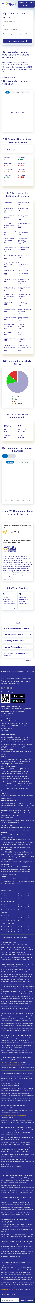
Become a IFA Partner (9, 830)
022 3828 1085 (5, 718)
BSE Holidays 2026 (19, 852)
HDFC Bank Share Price (8, 803)
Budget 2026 (5, 840)
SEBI (9, 867)
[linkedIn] (11, 689)
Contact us (4, 835)
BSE (2, 867)
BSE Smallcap (28, 759)
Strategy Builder (6, 798)
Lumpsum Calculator (16, 774)
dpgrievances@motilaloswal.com (11, 1065)
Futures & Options (7, 842)
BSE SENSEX (11, 759)
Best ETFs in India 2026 (26, 857)
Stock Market (14, 840)
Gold (11, 845)
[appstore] (18, 696)
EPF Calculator (24, 779)
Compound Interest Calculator (11, 771)
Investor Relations (7, 869)
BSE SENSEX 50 (18, 764)
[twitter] (5, 689)
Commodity (21, 845)
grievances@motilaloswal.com (10, 1062)
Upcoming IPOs (6, 737)
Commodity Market (17, 752)
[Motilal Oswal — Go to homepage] (9, 4)
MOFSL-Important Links (24, 867)
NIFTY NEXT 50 (13, 761)
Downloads (30, 879)
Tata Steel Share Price (24, 803)
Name (5, 26)
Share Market (5, 752)
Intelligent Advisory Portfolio (17, 739)
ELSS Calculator (14, 783)
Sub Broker (5, 845)
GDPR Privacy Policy (19, 879)
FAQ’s (11, 835)
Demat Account (25, 840)
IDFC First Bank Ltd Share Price (15, 808)
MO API (26, 796)
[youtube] (8, 689)
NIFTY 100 (4, 764)
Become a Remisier (23, 830)
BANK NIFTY (19, 759)
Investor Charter (6, 879)
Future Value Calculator (8, 781)
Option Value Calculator (17, 788)
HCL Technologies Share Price (19, 810)
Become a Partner (7, 827)
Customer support (28, 835)
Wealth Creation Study (8, 874)
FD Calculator (15, 769)
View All (28, 660)
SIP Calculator (5, 769)
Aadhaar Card (16, 862)
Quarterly (11, 456)
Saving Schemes (27, 862)
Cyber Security (6, 884)
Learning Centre (18, 820)
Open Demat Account (16, 41)
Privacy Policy (28, 881)
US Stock (30, 842)
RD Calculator (25, 769)
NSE (5, 867)
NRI (15, 845)
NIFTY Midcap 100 (25, 761)
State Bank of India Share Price (11, 805)
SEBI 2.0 (11, 881)
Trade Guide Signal (17, 796)
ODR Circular (19, 881)
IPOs (15, 842)
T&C (26, 34)
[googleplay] (18, 701)
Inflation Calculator (20, 786)
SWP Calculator (14, 779)
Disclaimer (17, 869)
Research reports (6, 820)
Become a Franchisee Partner (23, 827)
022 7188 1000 (5, 731)
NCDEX (13, 867)
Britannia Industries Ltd (8, 813)
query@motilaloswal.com (9, 716)
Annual (5, 456)
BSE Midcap (4, 761)
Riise (31, 796)
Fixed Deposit (21, 744)
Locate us (17, 835)
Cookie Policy (26, 869)
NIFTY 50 (3, 759)
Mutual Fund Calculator (16, 776)
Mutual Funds (16, 737)
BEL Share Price (14, 815)
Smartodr (5, 881)
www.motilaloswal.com (8, 1289)
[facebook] (2, 689)
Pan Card (7, 862)
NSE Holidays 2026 (7, 852)
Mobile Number (9, 18)
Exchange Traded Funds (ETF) (15, 747)
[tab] (7, 92)
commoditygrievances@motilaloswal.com (14, 1115)
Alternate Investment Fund (10, 742)
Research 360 (5, 796)
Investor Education (7, 872)
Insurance (30, 747)
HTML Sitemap (16, 884)
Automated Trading (23, 847)
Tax (2, 862)
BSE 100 (10, 764)
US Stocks (30, 739)
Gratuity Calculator (24, 781)
